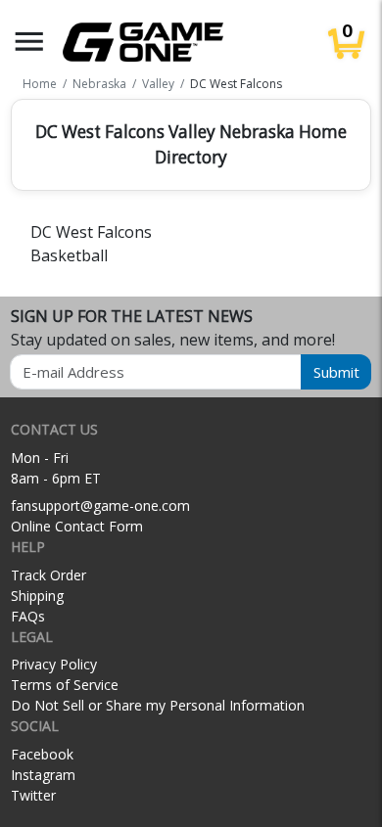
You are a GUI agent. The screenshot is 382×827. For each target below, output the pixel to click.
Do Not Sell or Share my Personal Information (158, 705)
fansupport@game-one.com (100, 505)
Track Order (48, 575)
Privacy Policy (54, 664)
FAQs (28, 616)
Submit (336, 372)
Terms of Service (65, 684)
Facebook (42, 754)
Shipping (37, 595)
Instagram (43, 774)
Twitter (33, 795)
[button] (29, 42)
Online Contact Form (77, 526)
